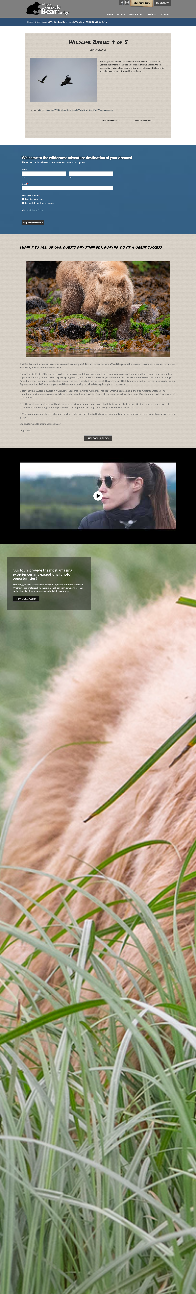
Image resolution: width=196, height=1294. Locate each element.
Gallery (152, 14)
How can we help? (31, 195)
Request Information (33, 222)
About (120, 14)
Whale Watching (105, 110)
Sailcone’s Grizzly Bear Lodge (48, 9)
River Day (92, 110)
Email (25, 184)
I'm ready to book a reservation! (39, 203)
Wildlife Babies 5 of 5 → (145, 120)
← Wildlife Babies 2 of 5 (110, 120)
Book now (162, 3)
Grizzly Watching (76, 22)
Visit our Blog (141, 3)
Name (25, 169)
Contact (165, 14)
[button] (98, 496)
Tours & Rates (135, 14)
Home (110, 14)
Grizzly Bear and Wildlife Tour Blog (51, 22)
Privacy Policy (36, 210)
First (23, 177)
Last (70, 177)
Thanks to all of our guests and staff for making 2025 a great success (91, 247)
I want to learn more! (34, 199)
